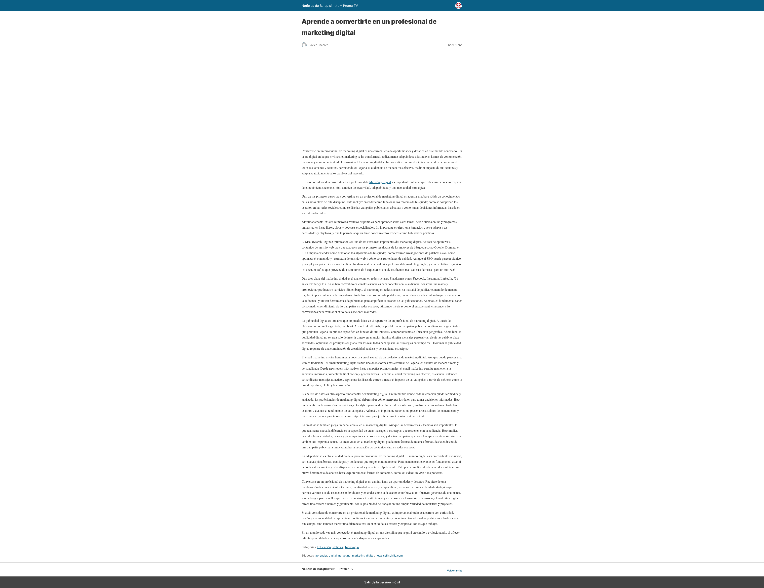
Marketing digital (380, 182)
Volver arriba (454, 570)
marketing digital (363, 555)
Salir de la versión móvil (382, 582)
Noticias (337, 547)
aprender (321, 555)
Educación (324, 547)
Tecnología (352, 547)
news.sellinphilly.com (389, 555)
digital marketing (340, 555)
